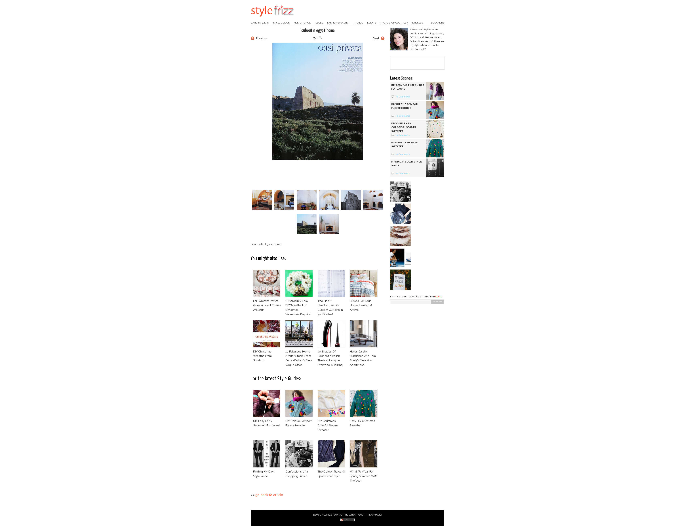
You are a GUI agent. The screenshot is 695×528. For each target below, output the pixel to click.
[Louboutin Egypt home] (318, 101)
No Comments (403, 96)
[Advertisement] (318, 175)
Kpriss (438, 296)
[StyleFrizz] (272, 19)
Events (371, 22)
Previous (262, 38)
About (361, 515)
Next (376, 38)
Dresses (417, 22)
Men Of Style (302, 22)
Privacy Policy (374, 515)
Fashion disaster (338, 22)
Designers (437, 22)
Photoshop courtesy (394, 22)
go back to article (269, 495)
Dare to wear (260, 22)
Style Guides (281, 22)
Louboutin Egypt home (317, 30)
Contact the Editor (345, 515)
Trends (358, 22)
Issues (319, 22)
